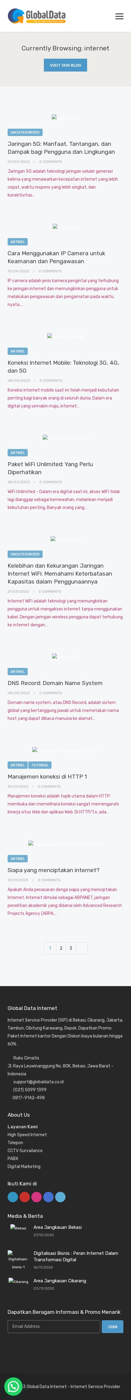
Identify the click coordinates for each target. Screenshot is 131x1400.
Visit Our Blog (65, 65)
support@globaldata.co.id (38, 1082)
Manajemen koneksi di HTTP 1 (47, 776)
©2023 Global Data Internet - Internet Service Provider (65, 1386)
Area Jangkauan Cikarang (60, 1281)
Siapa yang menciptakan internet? (54, 870)
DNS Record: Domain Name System (55, 683)
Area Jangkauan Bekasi (58, 1227)
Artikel (18, 242)
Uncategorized (25, 132)
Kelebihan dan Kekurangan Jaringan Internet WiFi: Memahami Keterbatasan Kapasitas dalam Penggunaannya (60, 573)
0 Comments (50, 162)
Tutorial (39, 765)
